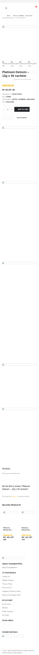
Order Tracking (7, 611)
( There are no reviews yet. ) (22, 79)
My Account (6, 604)
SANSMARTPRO (16, 650)
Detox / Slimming (19, 99)
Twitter (8, 118)
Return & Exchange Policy (11, 595)
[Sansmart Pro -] (11, 8)
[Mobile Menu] (3, 8)
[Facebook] (31, 1)
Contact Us (6, 576)
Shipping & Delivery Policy (11, 591)
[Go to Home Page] (3, 16)
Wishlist (5, 608)
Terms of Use (7, 588)
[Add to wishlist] (16, 528)
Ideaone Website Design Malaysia (12, 653)
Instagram (10, 626)
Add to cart (23, 109)
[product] (10, 518)
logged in (14, 496)
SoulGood (30, 99)
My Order (5, 615)
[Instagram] (35, 1)
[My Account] (29, 8)
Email (12, 118)
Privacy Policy (7, 584)
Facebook (4, 118)
